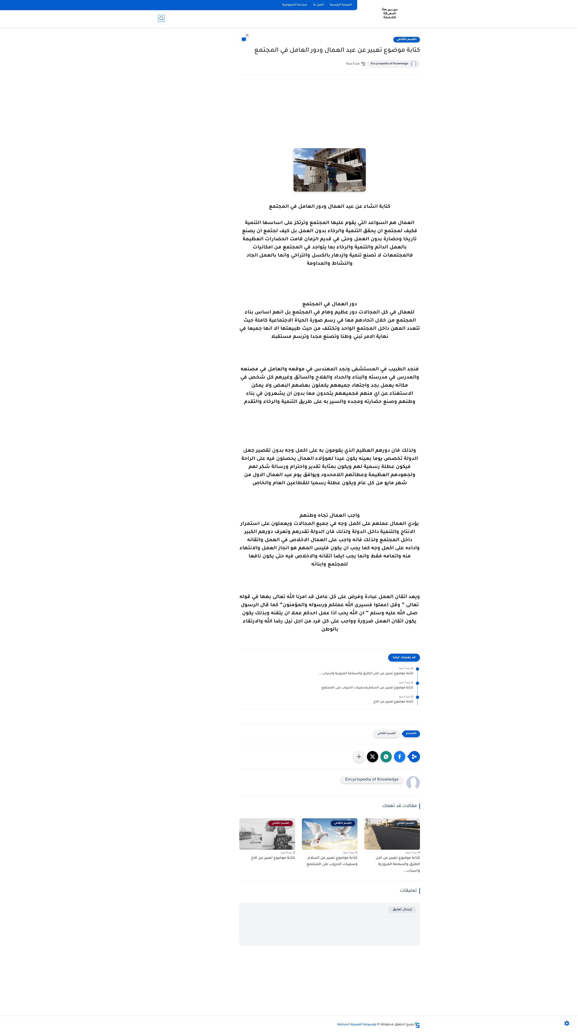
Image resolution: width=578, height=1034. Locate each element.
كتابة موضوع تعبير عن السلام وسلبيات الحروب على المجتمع (367, 688)
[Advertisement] (329, 117)
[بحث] (161, 18)
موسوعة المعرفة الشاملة (356, 1025)
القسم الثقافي (407, 39)
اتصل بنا (318, 5)
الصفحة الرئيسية (341, 5)
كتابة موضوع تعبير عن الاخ (393, 702)
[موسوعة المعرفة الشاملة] (389, 13)
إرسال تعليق (402, 909)
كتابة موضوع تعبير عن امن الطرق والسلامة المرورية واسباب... (366, 674)
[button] (399, 756)
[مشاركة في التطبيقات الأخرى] (359, 756)
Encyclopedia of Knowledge (389, 64)
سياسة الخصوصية (294, 5)
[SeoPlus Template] (417, 1025)
